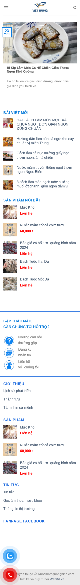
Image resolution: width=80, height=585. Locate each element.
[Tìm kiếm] (75, 8)
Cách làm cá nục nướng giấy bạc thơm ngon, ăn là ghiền (43, 155)
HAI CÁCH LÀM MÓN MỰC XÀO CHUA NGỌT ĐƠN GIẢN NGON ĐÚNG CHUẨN (43, 124)
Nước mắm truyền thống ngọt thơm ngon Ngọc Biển (44, 170)
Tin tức (8, 492)
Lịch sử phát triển (17, 391)
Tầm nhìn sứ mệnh (18, 407)
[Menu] (6, 7)
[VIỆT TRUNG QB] (40, 8)
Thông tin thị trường (19, 509)
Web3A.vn (57, 579)
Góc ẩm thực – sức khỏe (22, 500)
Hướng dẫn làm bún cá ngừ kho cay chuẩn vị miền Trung (45, 141)
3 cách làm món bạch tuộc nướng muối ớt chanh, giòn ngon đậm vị (43, 184)
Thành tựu (11, 399)
